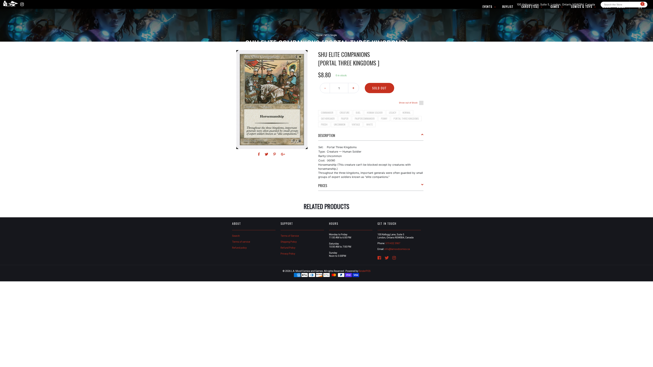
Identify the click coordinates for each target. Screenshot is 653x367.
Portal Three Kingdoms (406, 118)
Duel (358, 112)
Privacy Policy (288, 253)
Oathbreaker (328, 118)
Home (319, 35)
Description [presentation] (326, 135)
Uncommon (339, 124)
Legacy (392, 112)
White (369, 124)
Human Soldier (375, 112)
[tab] (371, 137)
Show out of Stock (408, 102)
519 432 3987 (393, 243)
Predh (324, 124)
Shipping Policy (289, 241)
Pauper (344, 118)
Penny (384, 118)
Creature (344, 112)
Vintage (356, 124)
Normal (407, 112)
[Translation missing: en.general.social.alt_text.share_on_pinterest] (275, 154)
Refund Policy (288, 247)
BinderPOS (365, 271)
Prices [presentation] (322, 185)
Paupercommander (365, 118)
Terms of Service (290, 235)
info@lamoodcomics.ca (397, 249)
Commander (327, 112)
